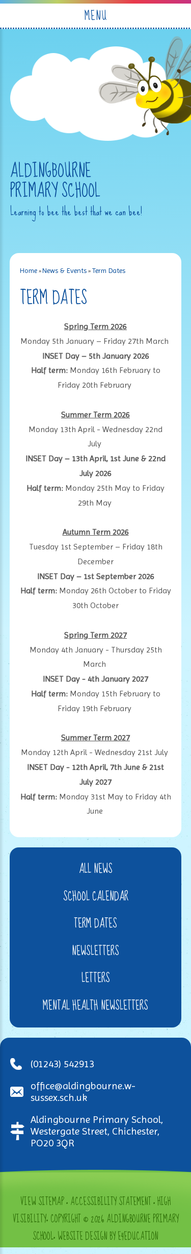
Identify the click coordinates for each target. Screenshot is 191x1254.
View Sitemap (42, 1202)
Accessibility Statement (110, 1202)
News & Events (64, 270)
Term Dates (108, 270)
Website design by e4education (108, 1236)
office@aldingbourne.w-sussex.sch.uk (83, 1091)
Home (28, 270)
